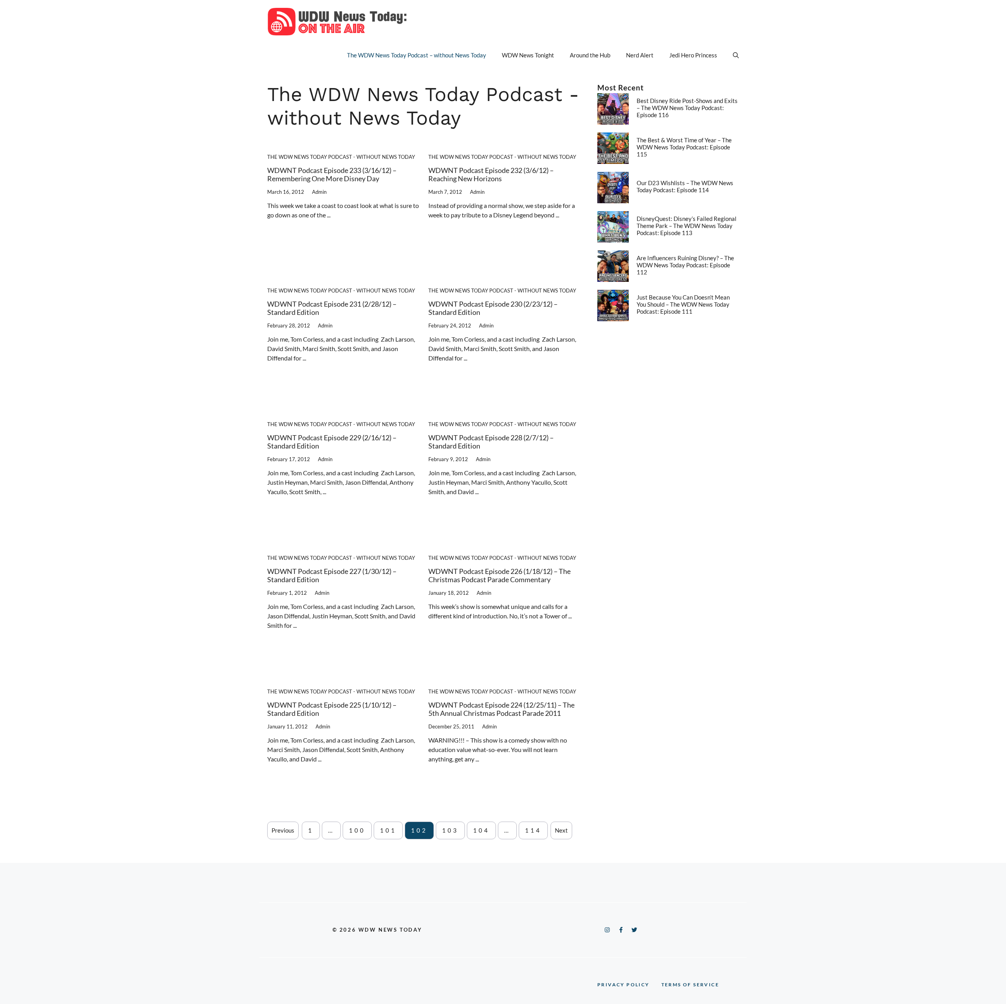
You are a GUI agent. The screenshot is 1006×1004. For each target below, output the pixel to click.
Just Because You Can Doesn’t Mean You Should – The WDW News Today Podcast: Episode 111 (683, 304)
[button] (736, 55)
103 (450, 830)
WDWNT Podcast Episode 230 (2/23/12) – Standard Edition (493, 308)
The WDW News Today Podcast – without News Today (416, 55)
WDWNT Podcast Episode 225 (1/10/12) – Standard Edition (332, 709)
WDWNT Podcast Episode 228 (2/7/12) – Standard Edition (491, 442)
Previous (283, 830)
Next (561, 830)
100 (357, 830)
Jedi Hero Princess (693, 55)
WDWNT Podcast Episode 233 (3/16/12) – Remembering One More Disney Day (332, 174)
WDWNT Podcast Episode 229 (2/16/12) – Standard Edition (332, 442)
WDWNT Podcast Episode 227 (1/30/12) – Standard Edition (332, 575)
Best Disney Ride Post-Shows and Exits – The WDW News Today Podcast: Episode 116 (687, 107)
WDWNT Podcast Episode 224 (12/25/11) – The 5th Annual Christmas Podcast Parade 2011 (501, 709)
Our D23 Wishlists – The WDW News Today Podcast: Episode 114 (685, 186)
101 (388, 830)
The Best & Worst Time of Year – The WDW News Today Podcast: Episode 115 (684, 147)
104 (481, 830)
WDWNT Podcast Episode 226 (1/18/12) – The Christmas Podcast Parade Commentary (499, 575)
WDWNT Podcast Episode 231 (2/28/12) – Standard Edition (332, 308)
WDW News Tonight (528, 55)
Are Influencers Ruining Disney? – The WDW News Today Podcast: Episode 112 (685, 265)
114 (533, 830)
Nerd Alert (640, 55)
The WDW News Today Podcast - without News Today (341, 157)
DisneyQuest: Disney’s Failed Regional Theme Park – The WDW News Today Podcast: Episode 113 (686, 225)
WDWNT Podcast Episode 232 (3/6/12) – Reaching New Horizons (491, 174)
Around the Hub (590, 55)
